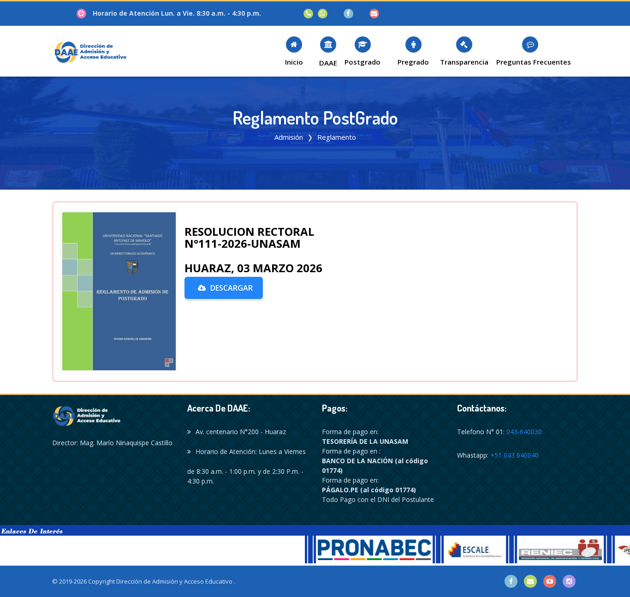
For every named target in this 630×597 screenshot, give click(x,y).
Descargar (231, 288)
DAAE (328, 62)
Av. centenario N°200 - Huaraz (241, 431)
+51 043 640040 (514, 455)
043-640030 (524, 431)
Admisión (288, 137)
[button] (293, 51)
